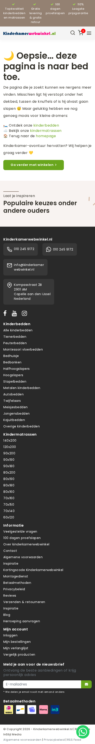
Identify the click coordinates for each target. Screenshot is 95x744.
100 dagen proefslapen (22, 538)
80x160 (8, 492)
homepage (46, 136)
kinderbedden (46, 125)
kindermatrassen (46, 130)
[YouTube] (15, 313)
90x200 (9, 453)
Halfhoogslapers (16, 368)
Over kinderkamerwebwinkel (26, 544)
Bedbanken (12, 362)
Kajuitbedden (14, 420)
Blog (6, 615)
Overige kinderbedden (21, 426)
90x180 (8, 466)
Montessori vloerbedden (23, 349)
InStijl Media (12, 734)
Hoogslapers (13, 375)
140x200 (10, 440)
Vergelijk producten (19, 654)
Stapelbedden (14, 381)
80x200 (9, 472)
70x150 (8, 504)
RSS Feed (74, 740)
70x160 (8, 498)
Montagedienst (15, 576)
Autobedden (13, 394)
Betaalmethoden (17, 583)
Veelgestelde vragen (20, 531)
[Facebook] (6, 313)
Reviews (9, 595)
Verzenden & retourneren (24, 602)
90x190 (8, 459)
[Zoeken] (73, 33)
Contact (10, 551)
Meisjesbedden (15, 407)
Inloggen (10, 635)
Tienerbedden (14, 336)
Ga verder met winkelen (32, 165)
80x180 (8, 485)
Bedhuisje (11, 356)
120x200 (9, 447)
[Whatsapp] (82, 731)
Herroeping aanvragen (21, 621)
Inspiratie (10, 563)
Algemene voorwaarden (23, 557)
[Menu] (89, 33)
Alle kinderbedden (18, 330)
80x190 (8, 479)
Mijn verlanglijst (15, 648)
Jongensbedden (16, 413)
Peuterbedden (15, 343)
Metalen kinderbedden (21, 388)
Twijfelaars (12, 401)
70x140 (9, 511)
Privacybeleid (14, 589)
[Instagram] (25, 313)
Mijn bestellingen (17, 642)
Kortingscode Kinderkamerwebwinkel (33, 570)
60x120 (8, 517)
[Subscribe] (86, 684)
